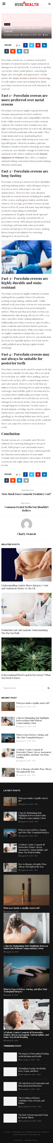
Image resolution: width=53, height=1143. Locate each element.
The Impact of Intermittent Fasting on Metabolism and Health (33, 1055)
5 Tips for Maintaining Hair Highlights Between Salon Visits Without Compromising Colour (32, 720)
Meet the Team (31, 1140)
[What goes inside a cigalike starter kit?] (8, 706)
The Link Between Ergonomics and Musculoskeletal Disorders (33, 1084)
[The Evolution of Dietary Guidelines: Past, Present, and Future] (10, 1101)
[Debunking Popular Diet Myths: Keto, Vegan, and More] (10, 1071)
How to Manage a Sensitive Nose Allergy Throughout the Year (33, 770)
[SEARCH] (49, 688)
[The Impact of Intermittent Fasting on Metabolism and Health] (10, 1056)
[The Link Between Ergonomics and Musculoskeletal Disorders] (10, 1086)
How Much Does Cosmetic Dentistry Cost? (26, 494)
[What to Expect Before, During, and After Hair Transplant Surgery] (8, 738)
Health (7, 24)
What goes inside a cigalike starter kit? (33, 703)
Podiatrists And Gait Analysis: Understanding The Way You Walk (24, 632)
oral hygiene (22, 200)
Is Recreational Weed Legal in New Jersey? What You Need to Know (25, 676)
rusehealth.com (34, 1134)
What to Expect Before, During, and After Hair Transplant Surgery (32, 736)
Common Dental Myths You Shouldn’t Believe (26, 508)
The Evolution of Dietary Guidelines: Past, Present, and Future (31, 1100)
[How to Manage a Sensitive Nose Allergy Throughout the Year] (8, 772)
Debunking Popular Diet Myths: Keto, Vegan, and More (32, 1069)
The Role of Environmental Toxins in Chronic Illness (33, 1116)
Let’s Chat (18, 1140)
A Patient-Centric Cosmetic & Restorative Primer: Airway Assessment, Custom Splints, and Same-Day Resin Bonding (33, 753)
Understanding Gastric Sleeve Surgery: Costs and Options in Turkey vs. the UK (24, 587)
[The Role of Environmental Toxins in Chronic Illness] (10, 1118)
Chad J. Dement (13, 35)
